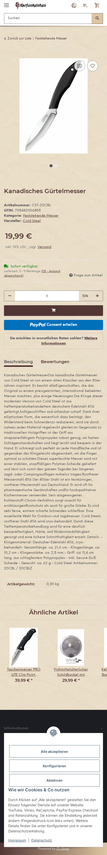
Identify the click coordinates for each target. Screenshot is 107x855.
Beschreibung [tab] (18, 361)
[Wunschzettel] (85, 5)
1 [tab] (51, 165)
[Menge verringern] (9, 296)
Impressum (17, 840)
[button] (74, 5)
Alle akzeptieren (54, 751)
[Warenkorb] (97, 5)
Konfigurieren (54, 766)
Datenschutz (41, 840)
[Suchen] (97, 18)
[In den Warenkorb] (8, 53)
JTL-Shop (62, 848)
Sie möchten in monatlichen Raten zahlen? (53, 341)
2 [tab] (55, 165)
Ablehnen (54, 780)
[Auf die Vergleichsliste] (79, 65)
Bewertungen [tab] (55, 361)
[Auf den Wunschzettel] (92, 65)
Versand (44, 247)
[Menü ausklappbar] (6, 3)
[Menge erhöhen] (97, 296)
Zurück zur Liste (19, 38)
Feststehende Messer (40, 216)
